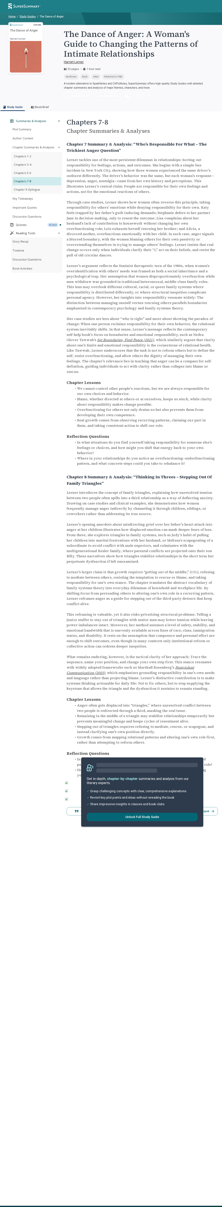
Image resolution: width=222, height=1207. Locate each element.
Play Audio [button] (110, 96)
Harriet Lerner (74, 62)
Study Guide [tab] (15, 107)
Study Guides (28, 16)
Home (12, 16)
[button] (126, 96)
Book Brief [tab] (42, 107)
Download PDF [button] (81, 96)
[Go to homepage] (24, 6)
